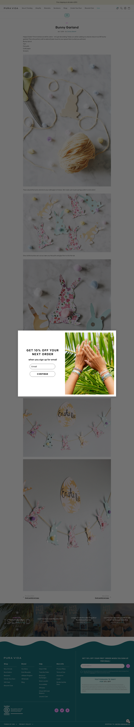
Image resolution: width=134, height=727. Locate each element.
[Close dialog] (112, 335)
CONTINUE (42, 374)
